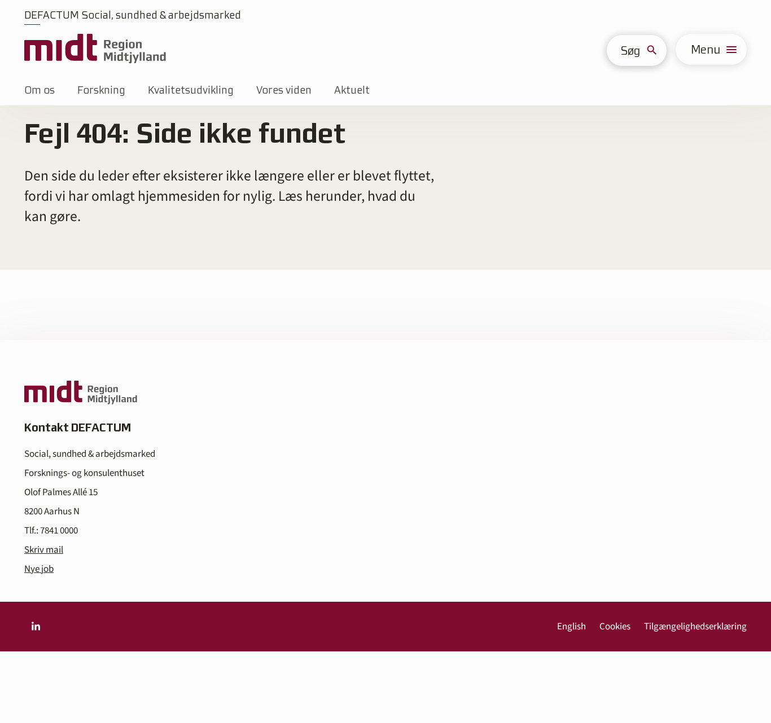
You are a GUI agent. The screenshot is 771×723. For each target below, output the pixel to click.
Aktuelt (352, 89)
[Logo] (95, 49)
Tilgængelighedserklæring (695, 626)
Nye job (39, 569)
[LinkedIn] (35, 626)
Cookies (614, 626)
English (571, 626)
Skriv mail (43, 550)
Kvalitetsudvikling (191, 89)
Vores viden (284, 89)
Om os (39, 89)
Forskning (101, 89)
